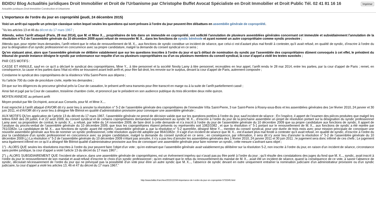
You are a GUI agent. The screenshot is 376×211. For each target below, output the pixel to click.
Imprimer (367, 4)
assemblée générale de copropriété (239, 24)
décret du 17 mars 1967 (56, 30)
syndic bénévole (190, 38)
